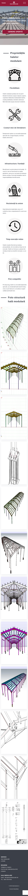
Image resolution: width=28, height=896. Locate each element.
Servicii (3, 857)
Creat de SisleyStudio (14, 889)
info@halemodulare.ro (11, 877)
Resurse (4, 865)
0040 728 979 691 (8, 879)
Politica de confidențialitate (9, 869)
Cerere (4, 3)
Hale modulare (5, 859)
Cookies (3, 871)
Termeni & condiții (6, 867)
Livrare (3, 861)
